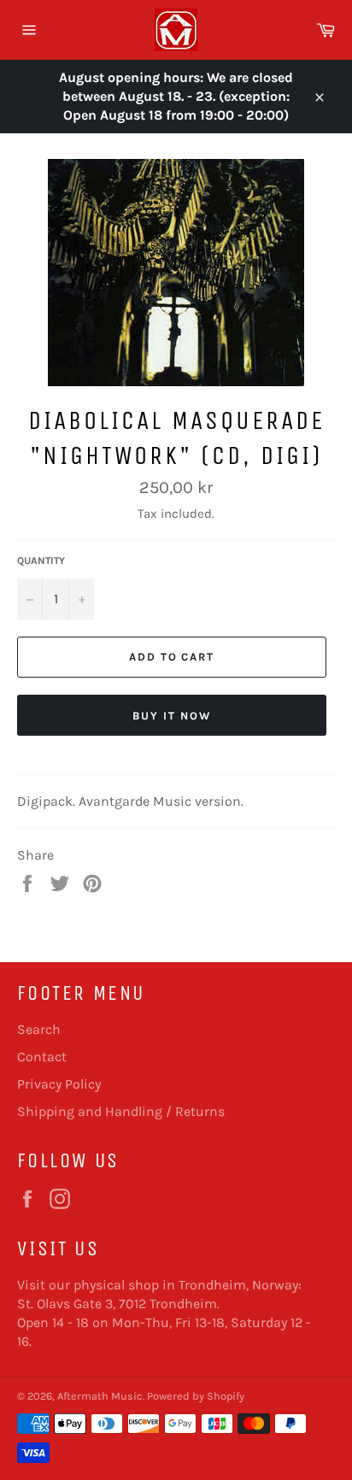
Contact (42, 1056)
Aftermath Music (100, 1395)
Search (39, 1029)
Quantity (41, 561)
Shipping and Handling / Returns (121, 1111)
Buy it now (171, 715)
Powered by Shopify (195, 1395)
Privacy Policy (59, 1084)
